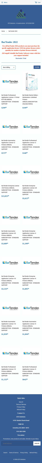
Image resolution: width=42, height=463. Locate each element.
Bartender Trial (21, 58)
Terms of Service (21, 404)
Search (21, 402)
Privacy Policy (21, 407)
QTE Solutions (21, 459)
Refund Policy (21, 409)
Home (3, 31)
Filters (37, 67)
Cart (39, 2)
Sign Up (37, 443)
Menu (5, 2)
